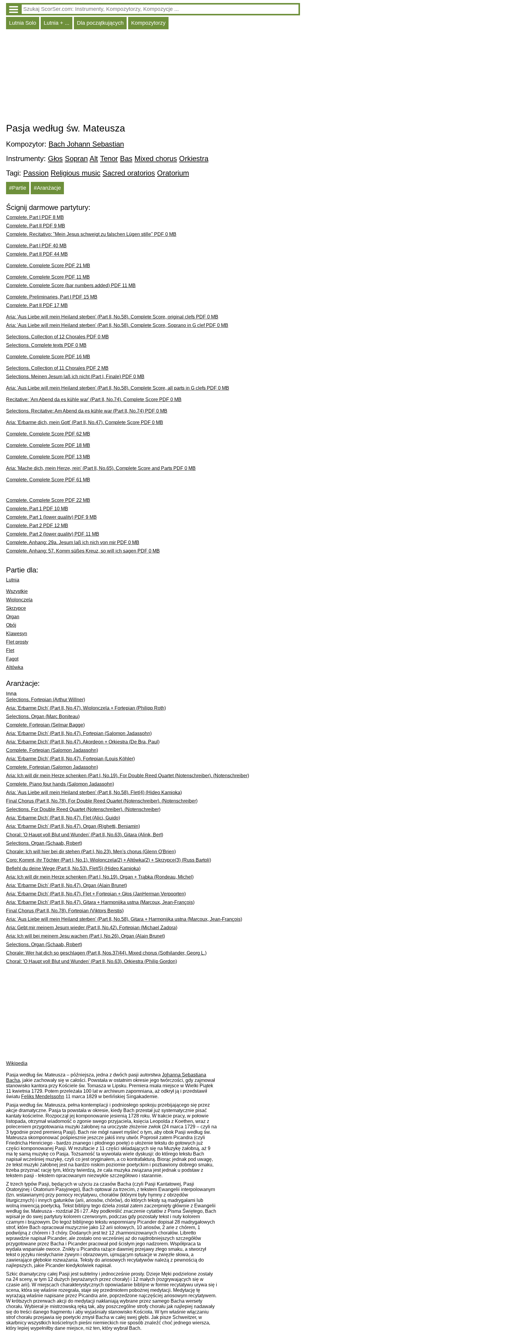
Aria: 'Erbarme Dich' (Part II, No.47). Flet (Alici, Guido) (63, 817)
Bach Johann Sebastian (86, 144)
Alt (94, 158)
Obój (11, 625)
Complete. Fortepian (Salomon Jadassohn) (52, 750)
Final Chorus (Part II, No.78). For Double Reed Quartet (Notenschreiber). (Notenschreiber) (101, 800)
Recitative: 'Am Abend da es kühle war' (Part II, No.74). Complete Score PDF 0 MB (94, 399)
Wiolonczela (19, 599)
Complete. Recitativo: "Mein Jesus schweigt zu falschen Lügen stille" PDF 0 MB (91, 234)
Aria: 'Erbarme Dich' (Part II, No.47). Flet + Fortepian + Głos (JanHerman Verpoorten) (96, 893)
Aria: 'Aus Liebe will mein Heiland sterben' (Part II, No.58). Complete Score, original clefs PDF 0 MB (112, 316)
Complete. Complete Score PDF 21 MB (48, 265)
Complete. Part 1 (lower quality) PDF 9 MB (51, 517)
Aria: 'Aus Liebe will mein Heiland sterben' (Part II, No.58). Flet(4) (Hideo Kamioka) (94, 792)
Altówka (14, 667)
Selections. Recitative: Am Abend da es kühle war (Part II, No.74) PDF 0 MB (86, 411)
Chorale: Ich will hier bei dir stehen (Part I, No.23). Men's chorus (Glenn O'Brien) (91, 851)
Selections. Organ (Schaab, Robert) (44, 843)
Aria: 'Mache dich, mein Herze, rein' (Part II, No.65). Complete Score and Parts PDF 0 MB (101, 468)
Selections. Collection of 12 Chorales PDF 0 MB (57, 336)
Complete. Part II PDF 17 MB (37, 305)
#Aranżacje (47, 188)
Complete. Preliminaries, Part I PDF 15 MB (51, 296)
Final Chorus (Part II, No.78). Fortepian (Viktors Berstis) (65, 910)
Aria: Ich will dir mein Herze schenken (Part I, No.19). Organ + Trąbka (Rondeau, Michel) (100, 876)
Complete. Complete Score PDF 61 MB (48, 479)
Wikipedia (16, 1063)
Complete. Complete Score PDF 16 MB (48, 356)
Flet (10, 650)
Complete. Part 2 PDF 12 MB (37, 525)
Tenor (109, 158)
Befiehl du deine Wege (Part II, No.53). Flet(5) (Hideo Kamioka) (73, 868)
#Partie (17, 188)
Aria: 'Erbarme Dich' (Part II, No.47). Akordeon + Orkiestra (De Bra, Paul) (82, 741)
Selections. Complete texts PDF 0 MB (46, 345)
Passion (36, 173)
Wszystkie (17, 591)
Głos (55, 158)
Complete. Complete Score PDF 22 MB (48, 500)
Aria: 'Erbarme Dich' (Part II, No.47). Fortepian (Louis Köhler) (70, 758)
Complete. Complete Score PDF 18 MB (48, 445)
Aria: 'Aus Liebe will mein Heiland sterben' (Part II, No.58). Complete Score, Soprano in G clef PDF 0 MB (117, 325)
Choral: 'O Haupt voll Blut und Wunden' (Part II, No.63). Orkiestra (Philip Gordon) (91, 961)
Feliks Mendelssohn (42, 1096)
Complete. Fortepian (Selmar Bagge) (45, 724)
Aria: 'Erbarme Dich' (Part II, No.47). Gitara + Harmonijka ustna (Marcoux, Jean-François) (100, 902)
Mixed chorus (155, 158)
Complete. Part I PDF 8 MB (35, 217)
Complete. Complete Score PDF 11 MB (48, 277)
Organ (12, 616)
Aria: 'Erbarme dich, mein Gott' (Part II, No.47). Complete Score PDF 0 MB (84, 422)
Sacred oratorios (129, 173)
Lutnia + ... (56, 23)
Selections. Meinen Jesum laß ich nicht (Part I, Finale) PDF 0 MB (75, 376)
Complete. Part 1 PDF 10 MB (37, 508)
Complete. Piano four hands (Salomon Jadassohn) (60, 784)
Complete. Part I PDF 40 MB (36, 245)
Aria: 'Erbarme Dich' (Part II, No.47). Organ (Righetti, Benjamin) (73, 826)
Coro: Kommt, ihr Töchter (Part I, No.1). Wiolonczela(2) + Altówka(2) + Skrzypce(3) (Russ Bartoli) (108, 860)
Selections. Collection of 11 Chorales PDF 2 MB (57, 368)
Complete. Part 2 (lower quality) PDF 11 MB (52, 534)
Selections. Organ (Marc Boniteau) (43, 716)
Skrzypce (16, 608)
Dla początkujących (100, 23)
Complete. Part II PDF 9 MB (35, 225)
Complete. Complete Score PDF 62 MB (48, 433)
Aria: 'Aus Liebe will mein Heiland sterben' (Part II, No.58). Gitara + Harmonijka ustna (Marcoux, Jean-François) (124, 919)
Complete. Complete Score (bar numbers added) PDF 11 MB (71, 285)
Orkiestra (193, 158)
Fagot (12, 658)
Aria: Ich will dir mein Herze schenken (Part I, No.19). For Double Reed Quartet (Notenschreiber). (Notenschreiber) (127, 775)
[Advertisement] (153, 77)
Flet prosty (17, 642)
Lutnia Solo (22, 23)
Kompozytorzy (148, 23)
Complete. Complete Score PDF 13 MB (48, 456)
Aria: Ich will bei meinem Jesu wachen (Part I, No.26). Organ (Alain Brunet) (85, 936)
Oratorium (173, 173)
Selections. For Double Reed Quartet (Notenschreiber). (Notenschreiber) (83, 809)
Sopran (76, 158)
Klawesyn (16, 633)
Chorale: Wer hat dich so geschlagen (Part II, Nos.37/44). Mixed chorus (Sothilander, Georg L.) (106, 952)
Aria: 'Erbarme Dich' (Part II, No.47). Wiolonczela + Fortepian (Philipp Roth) (86, 708)
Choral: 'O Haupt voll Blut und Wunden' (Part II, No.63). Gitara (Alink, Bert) (84, 834)
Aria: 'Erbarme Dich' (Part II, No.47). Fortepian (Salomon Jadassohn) (79, 733)
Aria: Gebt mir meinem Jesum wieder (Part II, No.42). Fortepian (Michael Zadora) (91, 927)
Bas (126, 158)
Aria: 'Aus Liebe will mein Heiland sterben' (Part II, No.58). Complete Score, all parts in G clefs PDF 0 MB (117, 388)
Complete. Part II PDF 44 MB (37, 254)
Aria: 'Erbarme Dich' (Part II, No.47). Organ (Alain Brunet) (66, 885)
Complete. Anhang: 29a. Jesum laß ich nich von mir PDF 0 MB (72, 542)
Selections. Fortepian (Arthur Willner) (45, 699)
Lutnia (12, 579)
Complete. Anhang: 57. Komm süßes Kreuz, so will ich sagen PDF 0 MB (83, 550)
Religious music (75, 173)
